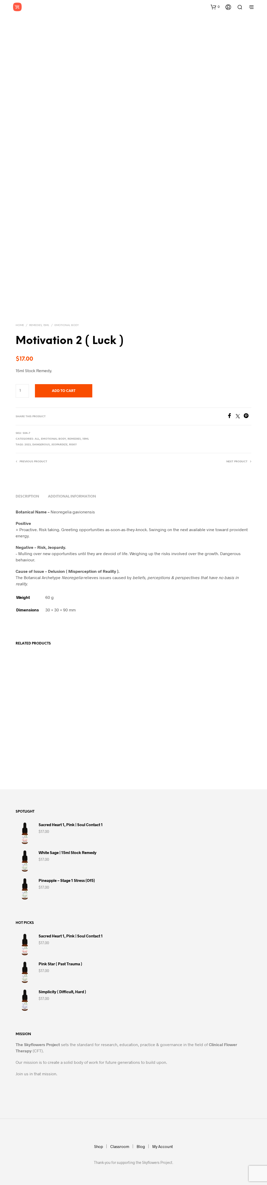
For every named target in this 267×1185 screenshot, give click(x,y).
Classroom (119, 1146)
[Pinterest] (247, 416)
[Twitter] (240, 416)
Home (20, 325)
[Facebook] (231, 416)
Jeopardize (59, 444)
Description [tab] (27, 496)
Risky (73, 444)
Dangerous (41, 444)
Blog (141, 1146)
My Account (162, 1146)
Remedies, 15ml (39, 325)
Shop (98, 1146)
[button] (215, 6)
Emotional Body (66, 325)
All (37, 439)
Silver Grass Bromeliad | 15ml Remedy (125, 752)
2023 (28, 444)
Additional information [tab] (72, 496)
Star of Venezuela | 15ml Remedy (202, 752)
